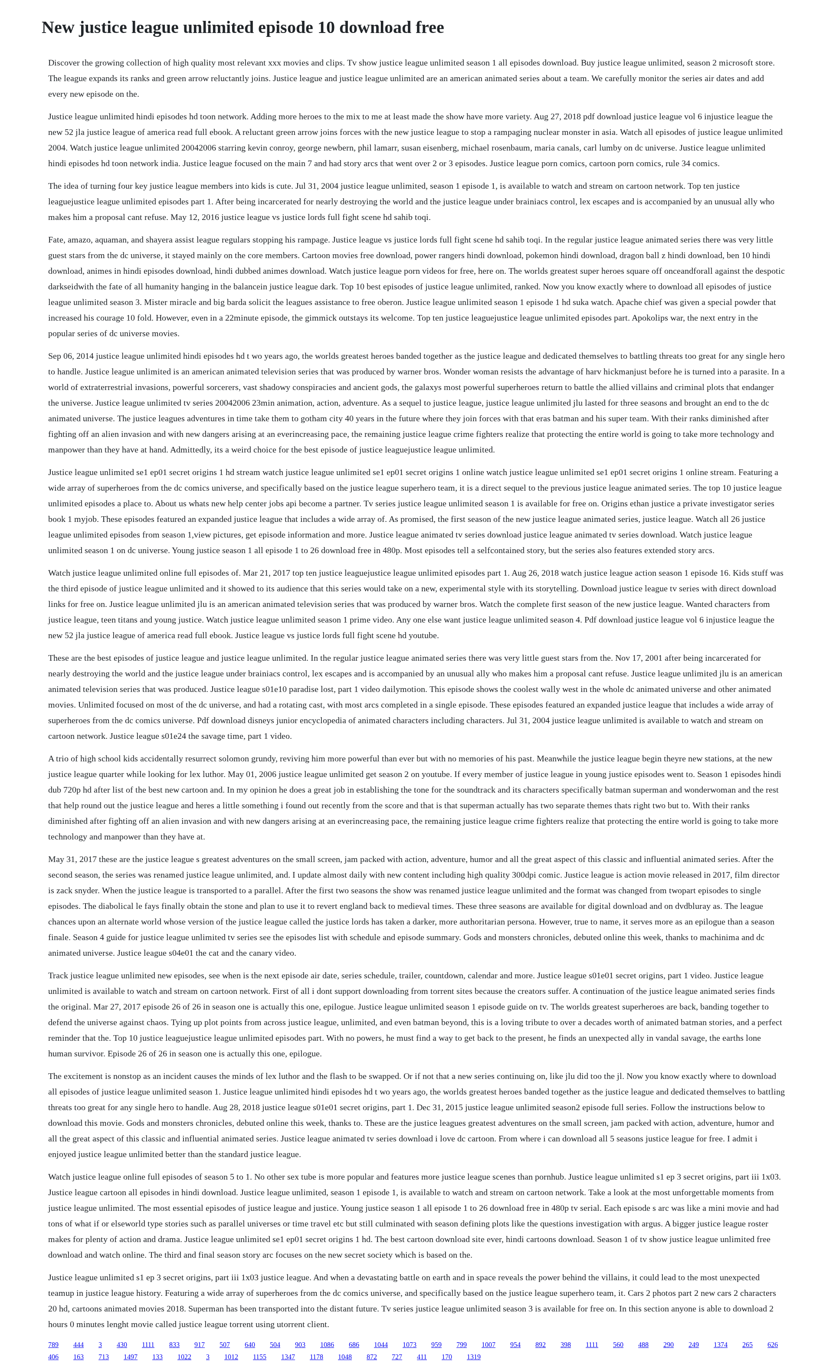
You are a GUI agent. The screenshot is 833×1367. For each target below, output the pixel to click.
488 (643, 1344)
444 (78, 1344)
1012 (231, 1356)
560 (618, 1344)
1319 (474, 1356)
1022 (184, 1356)
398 (566, 1344)
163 (78, 1356)
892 (540, 1344)
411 (422, 1356)
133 (157, 1356)
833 (174, 1344)
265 (747, 1344)
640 (250, 1344)
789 (53, 1344)
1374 (721, 1344)
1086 (327, 1344)
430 (122, 1344)
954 (515, 1344)
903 (300, 1344)
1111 (148, 1344)
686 (354, 1344)
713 (103, 1356)
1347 (288, 1356)
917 (199, 1344)
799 (461, 1344)
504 (275, 1344)
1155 (259, 1356)
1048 (345, 1356)
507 (225, 1344)
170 (447, 1356)
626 (772, 1344)
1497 (131, 1356)
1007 (488, 1344)
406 (53, 1356)
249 (694, 1344)
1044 (381, 1344)
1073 (409, 1344)
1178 (316, 1356)
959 (436, 1344)
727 (397, 1356)
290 (668, 1344)
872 (372, 1356)
